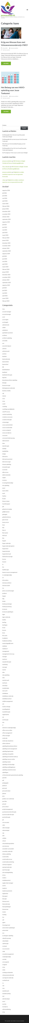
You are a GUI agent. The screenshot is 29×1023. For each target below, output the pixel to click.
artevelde (4, 340)
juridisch (4, 593)
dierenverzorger (6, 461)
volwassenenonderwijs (8, 975)
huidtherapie (5, 569)
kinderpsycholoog (6, 606)
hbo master (5, 533)
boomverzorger (6, 385)
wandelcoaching (6, 993)
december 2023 (6, 274)
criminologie (5, 422)
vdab (3, 951)
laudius (4, 619)
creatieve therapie (7, 419)
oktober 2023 (5, 280)
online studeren (6, 743)
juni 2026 (4, 195)
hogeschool (5, 548)
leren (3, 633)
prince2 (4, 804)
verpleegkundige (6, 956)
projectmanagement (7, 809)
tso (3, 917)
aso (3, 343)
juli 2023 (4, 288)
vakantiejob (5, 941)
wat (3, 996)
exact (3, 488)
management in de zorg (8, 654)
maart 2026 (5, 203)
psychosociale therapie (8, 814)
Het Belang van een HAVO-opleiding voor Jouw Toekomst (13, 90)
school (4, 841)
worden (4, 1004)
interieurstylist (6, 585)
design (4, 454)
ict (3, 577)
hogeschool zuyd (6, 554)
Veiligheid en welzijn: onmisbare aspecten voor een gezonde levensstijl (13, 174)
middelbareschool (6, 698)
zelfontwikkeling (6, 1009)
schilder (4, 838)
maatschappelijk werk (7, 643)
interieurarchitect (6, 583)
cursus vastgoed (6, 430)
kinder (4, 601)
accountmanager (6, 314)
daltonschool (5, 440)
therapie (4, 898)
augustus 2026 (6, 190)
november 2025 (6, 214)
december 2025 (6, 211)
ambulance (5, 330)
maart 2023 (5, 298)
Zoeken (4, 125)
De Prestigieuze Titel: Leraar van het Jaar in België (15, 152)
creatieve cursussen (7, 417)
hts (3, 567)
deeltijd (4, 448)
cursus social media (7, 427)
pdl (3, 780)
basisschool (5, 364)
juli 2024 (4, 256)
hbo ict (4, 530)
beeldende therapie (7, 375)
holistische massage (7, 556)
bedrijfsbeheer (6, 369)
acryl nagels (5, 319)
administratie (5, 325)
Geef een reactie (6, 49)
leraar (3, 627)
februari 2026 (5, 206)
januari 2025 (5, 240)
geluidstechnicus (6, 517)
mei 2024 (4, 261)
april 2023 (4, 295)
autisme (4, 348)
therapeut (4, 896)
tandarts (4, 888)
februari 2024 (5, 269)
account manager (6, 311)
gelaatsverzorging (7, 509)
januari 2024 (5, 272)
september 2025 (6, 219)
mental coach (5, 680)
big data (4, 377)
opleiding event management (9, 748)
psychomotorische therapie (9, 812)
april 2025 (4, 232)
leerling (4, 622)
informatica (5, 580)
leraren (4, 630)
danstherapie (5, 446)
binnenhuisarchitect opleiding (9, 380)
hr (2, 564)
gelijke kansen (5, 511)
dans (3, 443)
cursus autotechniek (7, 425)
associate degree (6, 346)
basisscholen (5, 361)
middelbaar (5, 693)
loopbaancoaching (7, 640)
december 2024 (6, 243)
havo (3, 525)
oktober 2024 (5, 248)
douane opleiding (6, 464)
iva (3, 588)
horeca (4, 559)
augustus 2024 (6, 253)
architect (4, 335)
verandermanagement (8, 954)
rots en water (5, 822)
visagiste (4, 964)
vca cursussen (5, 948)
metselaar (4, 685)
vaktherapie (5, 943)
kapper (4, 596)
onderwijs (4, 738)
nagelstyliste (5, 714)
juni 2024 (4, 259)
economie (4, 469)
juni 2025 (4, 227)
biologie (4, 382)
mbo (3, 677)
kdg (3, 598)
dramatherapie (6, 467)
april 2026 (4, 201)
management (5, 651)
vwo (3, 988)
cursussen (4, 435)
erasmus (4, 480)
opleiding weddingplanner (8, 767)
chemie (4, 396)
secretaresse (5, 846)
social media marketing (8, 862)
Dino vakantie (6, 166)
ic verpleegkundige (7, 575)
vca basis (4, 946)
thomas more (5, 901)
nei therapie (5, 719)
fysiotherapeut (6, 504)
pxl (3, 819)
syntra (4, 885)
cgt (3, 393)
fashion (4, 496)
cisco (3, 398)
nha (3, 722)
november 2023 (6, 277)
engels (4, 477)
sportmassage (6, 870)
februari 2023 (5, 301)
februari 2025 (5, 237)
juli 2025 (4, 224)
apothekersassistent (7, 332)
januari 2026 (5, 209)
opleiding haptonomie (7, 751)
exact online (5, 490)
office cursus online (7, 730)
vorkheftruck (5, 980)
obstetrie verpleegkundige (9, 727)
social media (5, 856)
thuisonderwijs (6, 904)
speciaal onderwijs (7, 867)
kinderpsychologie (7, 604)
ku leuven (4, 609)
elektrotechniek (6, 475)
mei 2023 (4, 293)
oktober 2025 (5, 216)
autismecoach (5, 351)
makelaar (4, 646)
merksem (4, 683)
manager (4, 656)
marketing (5, 664)
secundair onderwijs (7, 851)
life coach (4, 635)
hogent (4, 540)
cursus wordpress (6, 433)
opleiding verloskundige (8, 764)
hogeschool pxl (6, 551)
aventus (4, 354)
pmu (3, 796)
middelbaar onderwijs (7, 696)
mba (3, 672)
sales (3, 825)
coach (3, 404)
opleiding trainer (6, 762)
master (4, 669)
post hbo (4, 801)
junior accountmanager (8, 590)
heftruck (4, 535)
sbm (3, 835)
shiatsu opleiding (6, 854)
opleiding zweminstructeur (9, 769)
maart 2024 (5, 266)
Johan (4, 180)
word (3, 1001)
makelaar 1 (5, 648)
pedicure (4, 785)
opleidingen (5, 772)
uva (3, 933)
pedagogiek (5, 783)
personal (4, 788)
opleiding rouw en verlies (8, 759)
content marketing (7, 414)
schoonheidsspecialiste (8, 843)
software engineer (7, 864)
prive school (5, 806)
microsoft (4, 690)
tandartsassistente (7, 891)
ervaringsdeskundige (7, 483)
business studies (6, 390)
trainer (4, 912)
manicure (4, 659)
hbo (3, 527)
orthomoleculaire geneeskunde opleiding (12, 775)
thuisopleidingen (6, 906)
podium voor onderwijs (8, 798)
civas (3, 401)
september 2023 (6, 282)
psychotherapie (6, 817)
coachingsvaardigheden (8, 409)
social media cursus (7, 859)
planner (4, 793)
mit (3, 704)
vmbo (3, 970)
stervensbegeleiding (7, 872)
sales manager (6, 827)
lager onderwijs (6, 617)
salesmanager (5, 830)
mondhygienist (6, 709)
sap (3, 833)
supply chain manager (7, 883)
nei (3, 717)
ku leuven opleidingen (7, 612)
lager (3, 614)
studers (4, 877)
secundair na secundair (8, 848)
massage (4, 667)
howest (4, 561)
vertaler (4, 959)
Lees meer (5, 63)
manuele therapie (6, 662)
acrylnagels (5, 322)
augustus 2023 (6, 285)
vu (3, 983)
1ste (3, 309)
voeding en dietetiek (7, 972)
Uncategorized (6, 925)
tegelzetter (5, 893)
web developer (6, 999)
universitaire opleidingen (8, 927)
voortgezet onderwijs (7, 977)
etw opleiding (5, 485)
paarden (4, 777)
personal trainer (6, 791)
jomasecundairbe (14, 48)
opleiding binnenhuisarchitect (9, 746)
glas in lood (5, 519)
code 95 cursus (6, 411)
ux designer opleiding (7, 935)
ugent (3, 922)
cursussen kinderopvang (8, 438)
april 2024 (4, 264)
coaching (4, 406)
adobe (4, 327)
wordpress (5, 1006)
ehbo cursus (5, 472)
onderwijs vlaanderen (7, 741)
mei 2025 (4, 230)
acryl (3, 317)
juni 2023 (4, 290)
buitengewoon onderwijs (8, 388)
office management (7, 733)
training (4, 914)
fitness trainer (6, 501)
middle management (7, 701)
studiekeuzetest (6, 880)
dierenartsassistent (7, 459)
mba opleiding (5, 675)
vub (3, 985)
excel (3, 493)
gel (3, 506)
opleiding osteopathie (7, 754)
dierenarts (5, 456)
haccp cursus (5, 522)
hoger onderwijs (6, 543)
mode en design (6, 706)
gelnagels (4, 514)
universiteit (5, 930)
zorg (3, 1012)
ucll (3, 920)
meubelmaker (5, 688)
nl (2, 725)
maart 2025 (5, 235)
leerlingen (4, 625)
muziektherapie (6, 712)
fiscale (4, 498)
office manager (6, 735)
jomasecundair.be (8, 15)
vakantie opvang (6, 938)
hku (3, 538)
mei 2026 (4, 198)
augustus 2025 (6, 222)
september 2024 (6, 251)
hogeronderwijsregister (8, 546)
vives (3, 967)
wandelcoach (5, 991)
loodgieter (5, 638)
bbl (3, 367)
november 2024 (6, 245)
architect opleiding (7, 338)
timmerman (5, 909)
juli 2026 (4, 193)
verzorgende (5, 962)
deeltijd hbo (5, 451)
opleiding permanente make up (10, 756)
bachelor (4, 356)
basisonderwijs (6, 359)
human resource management (9, 572)
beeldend (4, 372)
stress (4, 875)
